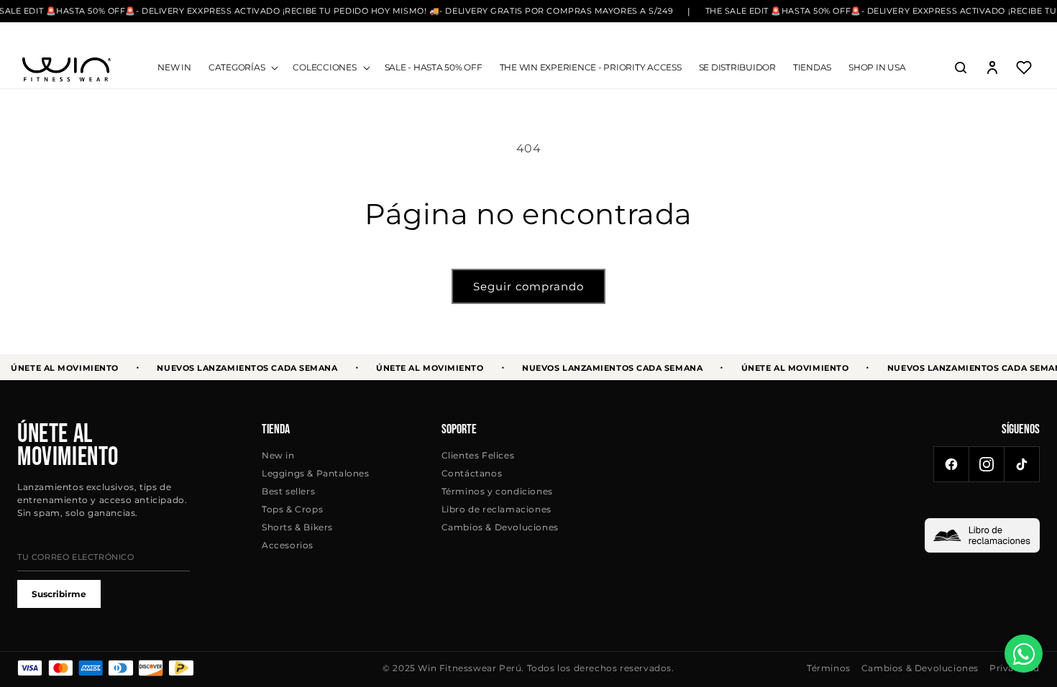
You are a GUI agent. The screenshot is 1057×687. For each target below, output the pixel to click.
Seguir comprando (528, 286)
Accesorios (288, 545)
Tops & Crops (292, 509)
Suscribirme (59, 594)
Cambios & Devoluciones (500, 527)
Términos (829, 668)
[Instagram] (986, 464)
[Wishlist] (1024, 67)
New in (278, 455)
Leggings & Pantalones (316, 473)
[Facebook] (951, 464)
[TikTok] (1022, 464)
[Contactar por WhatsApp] (1024, 654)
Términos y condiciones (497, 491)
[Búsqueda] (960, 67)
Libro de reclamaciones (496, 509)
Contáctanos (472, 473)
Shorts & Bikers (297, 527)
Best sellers (288, 491)
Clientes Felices (478, 455)
